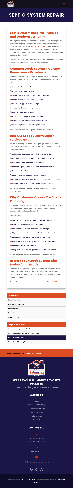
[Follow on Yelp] (36, 469)
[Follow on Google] (31, 469)
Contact (36, 420)
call (50, 282)
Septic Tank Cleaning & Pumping (20, 342)
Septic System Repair (16, 338)
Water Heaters (13, 317)
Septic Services (13, 309)
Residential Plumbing (15, 300)
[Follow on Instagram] (41, 469)
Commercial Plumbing (16, 304)
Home (9, 353)
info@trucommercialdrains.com (36, 462)
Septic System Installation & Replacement (23, 333)
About (36, 401)
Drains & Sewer (13, 313)
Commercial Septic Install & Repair (20, 329)
